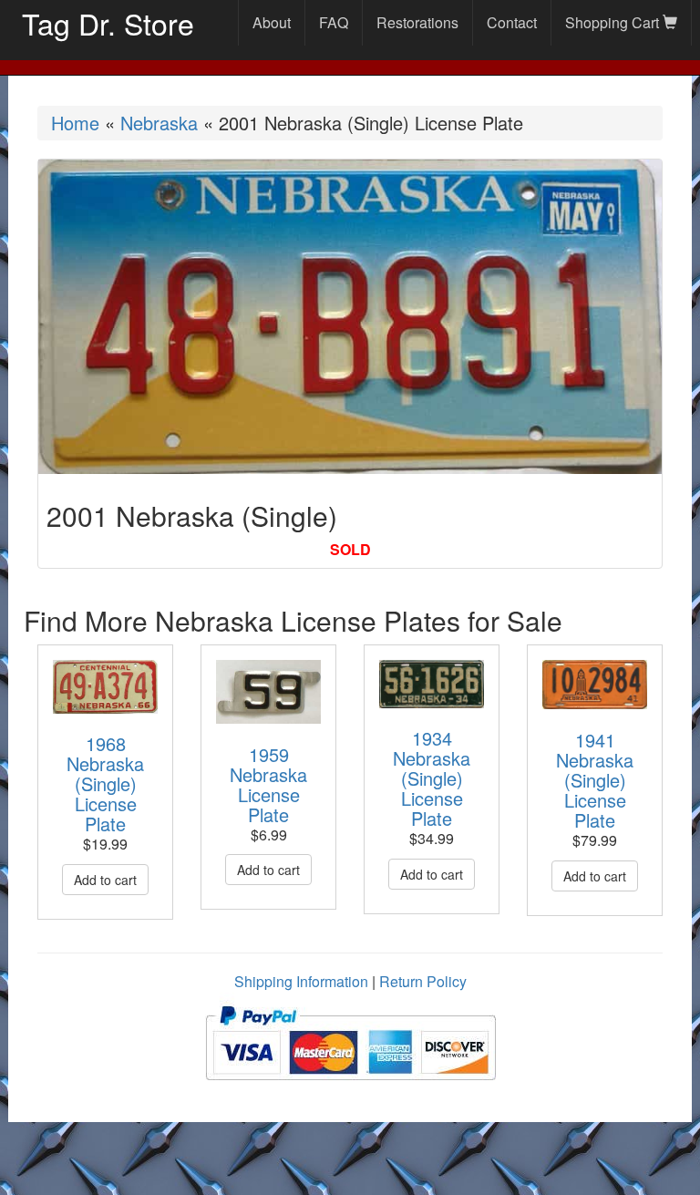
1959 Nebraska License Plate (268, 784)
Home (75, 122)
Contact (512, 22)
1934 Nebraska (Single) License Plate (431, 778)
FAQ (333, 22)
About (271, 22)
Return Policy (423, 981)
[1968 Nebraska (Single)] (105, 686)
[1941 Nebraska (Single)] (594, 684)
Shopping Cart (614, 22)
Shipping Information (301, 981)
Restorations (417, 22)
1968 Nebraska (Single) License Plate (105, 783)
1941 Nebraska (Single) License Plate (594, 779)
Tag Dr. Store (108, 23)
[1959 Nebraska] (268, 691)
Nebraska (159, 122)
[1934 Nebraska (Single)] (431, 683)
